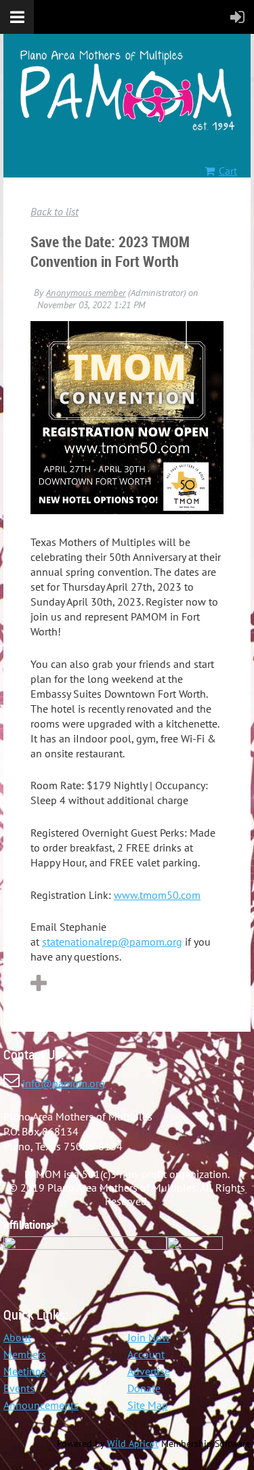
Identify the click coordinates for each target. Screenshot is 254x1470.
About (17, 1337)
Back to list (54, 211)
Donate (144, 1388)
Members (24, 1354)
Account (146, 1354)
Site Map (147, 1405)
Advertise (148, 1371)
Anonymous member (86, 293)
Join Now (148, 1337)
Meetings (24, 1371)
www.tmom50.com (157, 895)
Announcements (41, 1405)
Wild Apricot (132, 1443)
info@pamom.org (63, 1083)
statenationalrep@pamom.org (112, 941)
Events (19, 1388)
